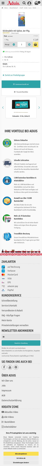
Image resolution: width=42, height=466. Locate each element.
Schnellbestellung (9, 300)
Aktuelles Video (11, 412)
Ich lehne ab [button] (21, 458)
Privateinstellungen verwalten (15, 325)
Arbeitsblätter (10, 426)
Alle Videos (9, 416)
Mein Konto (7, 320)
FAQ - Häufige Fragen (11, 315)
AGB (3, 395)
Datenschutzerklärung (11, 400)
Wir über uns (7, 380)
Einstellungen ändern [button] (21, 462)
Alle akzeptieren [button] (21, 454)
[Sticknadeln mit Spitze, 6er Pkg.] (21, 19)
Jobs (4, 385)
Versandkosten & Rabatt (12, 310)
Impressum (6, 390)
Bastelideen (10, 421)
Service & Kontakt (9, 305)
